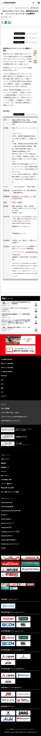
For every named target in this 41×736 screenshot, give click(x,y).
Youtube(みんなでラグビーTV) (9, 532)
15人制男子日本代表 (6, 359)
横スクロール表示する (32, 33)
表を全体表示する (19, 33)
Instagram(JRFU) (6, 536)
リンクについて (19, 729)
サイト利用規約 (10, 729)
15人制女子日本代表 (6, 371)
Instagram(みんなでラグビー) (9, 544)
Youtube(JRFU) (5, 527)
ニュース (9, 8)
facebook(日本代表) (6, 506)
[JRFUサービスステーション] (20, 349)
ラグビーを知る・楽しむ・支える (10, 412)
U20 (2, 384)
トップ (3, 8)
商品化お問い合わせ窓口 (7, 488)
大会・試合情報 (5, 408)
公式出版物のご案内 (6, 479)
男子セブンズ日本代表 (7, 363)
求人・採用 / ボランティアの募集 (10, 492)
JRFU (2, 19)
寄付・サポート (5, 475)
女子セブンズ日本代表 (7, 367)
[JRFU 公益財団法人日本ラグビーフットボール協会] (8, 2)
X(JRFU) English (5, 519)
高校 (2, 388)
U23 (2, 380)
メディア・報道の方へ (7, 483)
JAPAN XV (4, 376)
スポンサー (4, 471)
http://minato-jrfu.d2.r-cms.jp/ (21, 223)
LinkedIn (3, 548)
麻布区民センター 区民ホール (22, 196)
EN (35, 2)
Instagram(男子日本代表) (8, 540)
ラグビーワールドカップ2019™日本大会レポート (14, 416)
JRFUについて (5, 459)
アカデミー (4, 396)
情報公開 (3, 463)
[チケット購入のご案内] (20, 340)
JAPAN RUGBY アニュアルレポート (11, 421)
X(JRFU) (3, 515)
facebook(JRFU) (5, 502)
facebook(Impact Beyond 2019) (10, 511)
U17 (2, 392)
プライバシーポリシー (29, 729)
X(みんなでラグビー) (6, 523)
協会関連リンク (5, 467)
